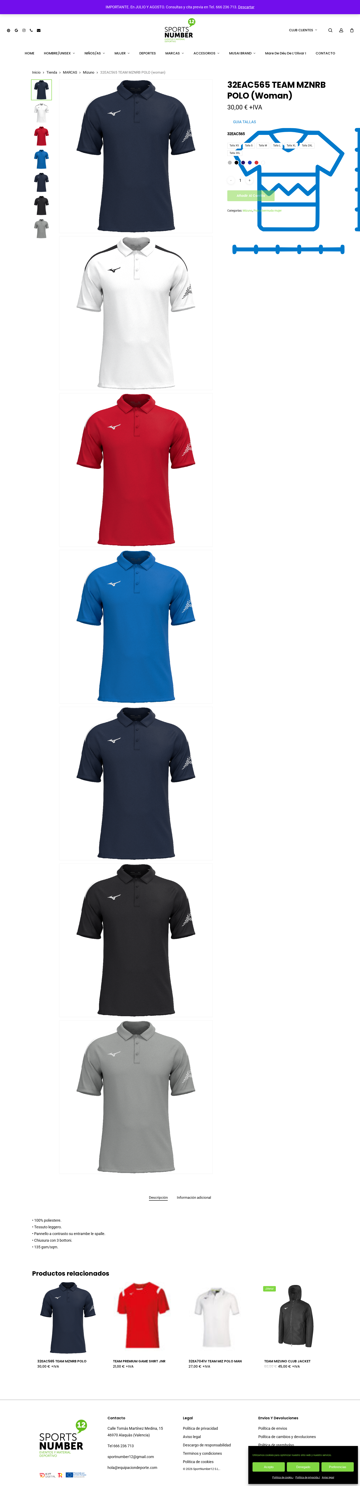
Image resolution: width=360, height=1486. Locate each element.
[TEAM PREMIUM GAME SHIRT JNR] (143, 1318)
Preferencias (337, 1467)
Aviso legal (328, 1477)
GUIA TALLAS (244, 122)
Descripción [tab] (158, 1197)
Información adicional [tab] (194, 1197)
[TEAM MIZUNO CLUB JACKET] (295, 1318)
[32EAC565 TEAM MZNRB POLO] (68, 1318)
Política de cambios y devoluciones (287, 1437)
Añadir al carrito (251, 195)
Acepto (269, 1467)
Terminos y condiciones (202, 1453)
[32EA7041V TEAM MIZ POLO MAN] (219, 1318)
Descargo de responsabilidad (207, 1445)
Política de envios (272, 1428)
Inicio (36, 72)
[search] (330, 30)
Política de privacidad (307, 1477)
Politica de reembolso (276, 1445)
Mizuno (88, 72)
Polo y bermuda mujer (268, 210)
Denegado (303, 1467)
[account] (341, 30)
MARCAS (70, 72)
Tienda (51, 72)
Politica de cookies (282, 1477)
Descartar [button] (246, 7)
